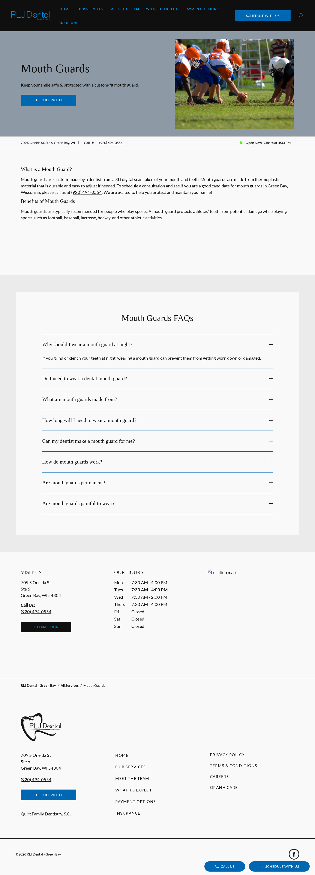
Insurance (70, 23)
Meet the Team (124, 9)
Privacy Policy (227, 754)
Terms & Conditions (233, 765)
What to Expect (162, 9)
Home (65, 9)
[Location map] (251, 615)
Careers (219, 776)
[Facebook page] (294, 854)
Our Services (91, 9)
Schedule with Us (263, 15)
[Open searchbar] (301, 15)
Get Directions (46, 627)
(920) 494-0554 (111, 143)
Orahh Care (224, 787)
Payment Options (201, 9)
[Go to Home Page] (29, 15)
